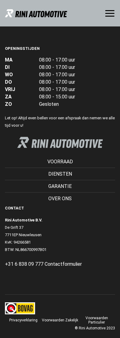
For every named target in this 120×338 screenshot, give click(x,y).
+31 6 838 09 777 (24, 264)
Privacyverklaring (23, 320)
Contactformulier (63, 264)
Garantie (60, 186)
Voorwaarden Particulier (97, 320)
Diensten (60, 174)
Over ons (60, 198)
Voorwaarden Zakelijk (60, 320)
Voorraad (60, 162)
